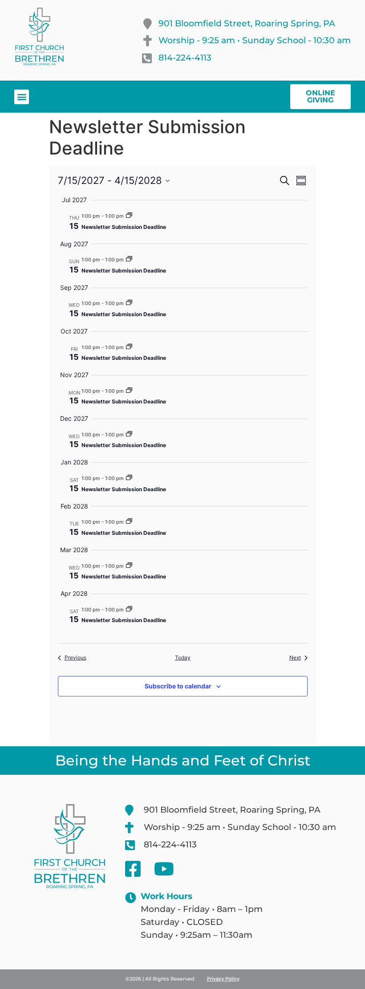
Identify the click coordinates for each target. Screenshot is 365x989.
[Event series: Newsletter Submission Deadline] (129, 216)
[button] (21, 97)
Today (183, 657)
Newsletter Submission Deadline (123, 227)
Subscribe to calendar (178, 686)
